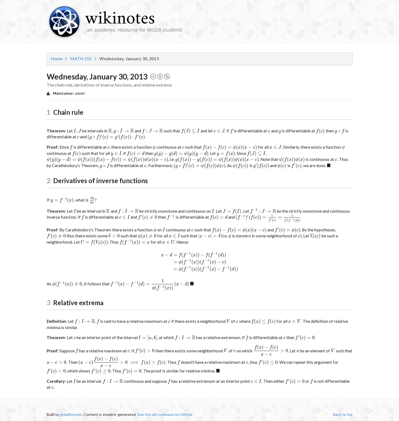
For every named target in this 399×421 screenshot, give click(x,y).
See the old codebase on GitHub (164, 414)
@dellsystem (71, 414)
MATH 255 (81, 58)
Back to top (343, 414)
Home (56, 58)
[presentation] (77, 130)
